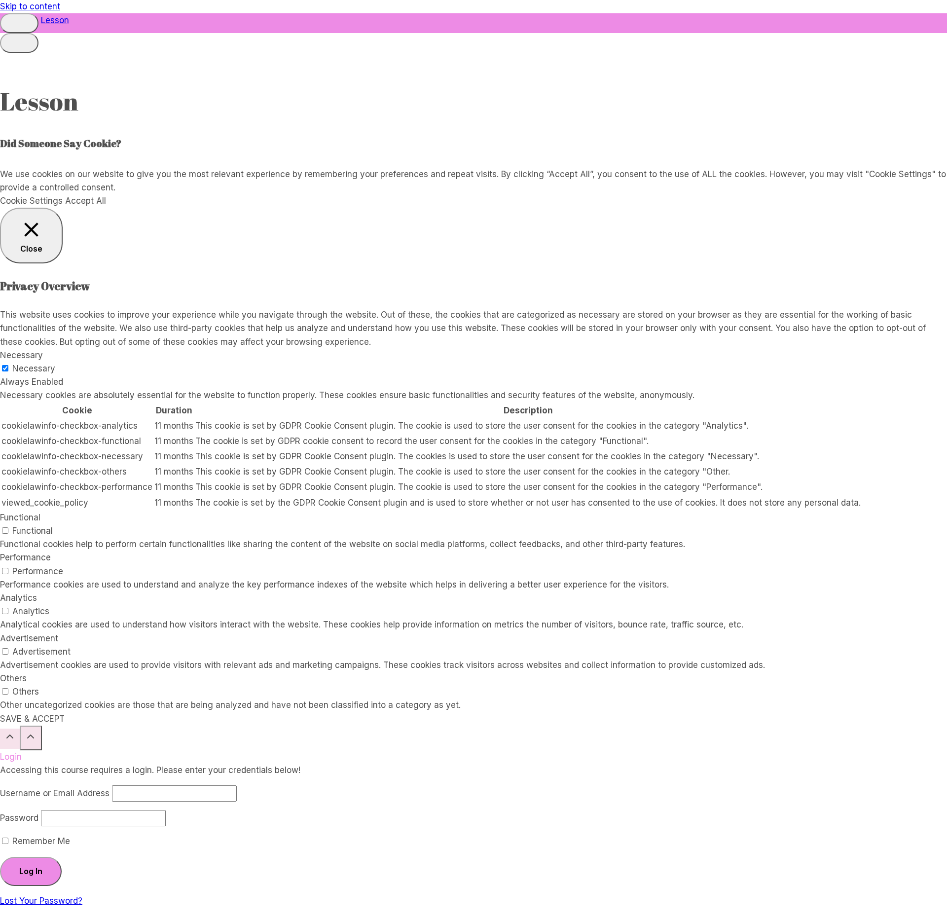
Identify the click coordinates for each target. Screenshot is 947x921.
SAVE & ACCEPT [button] (32, 719)
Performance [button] (25, 557)
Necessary (33, 368)
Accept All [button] (85, 201)
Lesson (55, 20)
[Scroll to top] (10, 739)
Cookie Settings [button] (31, 201)
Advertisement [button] (29, 638)
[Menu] (19, 43)
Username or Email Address (54, 793)
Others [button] (13, 678)
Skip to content (30, 6)
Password (19, 818)
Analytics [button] (18, 598)
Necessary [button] (21, 355)
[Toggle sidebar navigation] (19, 23)
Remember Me (40, 841)
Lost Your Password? (41, 901)
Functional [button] (20, 517)
